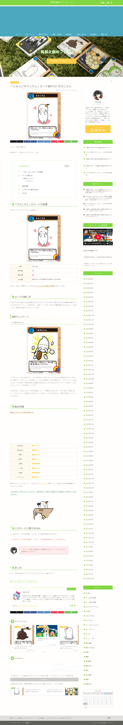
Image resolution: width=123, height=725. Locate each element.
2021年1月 (89, 574)
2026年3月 (89, 302)
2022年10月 (90, 488)
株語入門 (104, 34)
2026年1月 (89, 311)
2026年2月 (89, 306)
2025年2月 (89, 361)
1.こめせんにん (29, 181)
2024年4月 (89, 406)
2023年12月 (90, 424)
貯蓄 (87, 679)
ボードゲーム (90, 630)
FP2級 (88, 593)
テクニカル (89, 620)
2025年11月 (90, 320)
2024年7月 (89, 392)
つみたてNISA (90, 616)
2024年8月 (89, 388)
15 (106, 699)
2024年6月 (89, 397)
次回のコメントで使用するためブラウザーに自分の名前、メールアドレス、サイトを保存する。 (43, 676)
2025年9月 (89, 329)
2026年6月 (89, 288)
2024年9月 (89, 383)
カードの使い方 (27, 176)
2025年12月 (90, 315)
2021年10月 (90, 542)
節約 (87, 670)
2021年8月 (89, 551)
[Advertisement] (61, 18)
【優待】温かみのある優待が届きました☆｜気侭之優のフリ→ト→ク (98, 191)
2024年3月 (89, 411)
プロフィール (29, 34)
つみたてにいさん (94, 211)
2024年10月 (90, 379)
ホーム (18, 34)
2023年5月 (89, 456)
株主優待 (93, 34)
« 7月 (85, 708)
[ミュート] (108, 243)
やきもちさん (41, 483)
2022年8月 (89, 497)
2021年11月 (90, 538)
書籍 (87, 657)
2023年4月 (89, 461)
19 (93, 701)
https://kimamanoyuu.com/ (27, 605)
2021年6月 (89, 560)
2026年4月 (89, 297)
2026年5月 (89, 293)
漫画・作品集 (57, 34)
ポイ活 (88, 634)
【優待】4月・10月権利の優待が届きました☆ (99, 167)
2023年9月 (89, 438)
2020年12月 (90, 579)
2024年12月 (90, 370)
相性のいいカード (29, 178)
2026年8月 (89, 279)
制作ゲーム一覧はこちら (61, 61)
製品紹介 (69, 34)
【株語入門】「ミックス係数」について (97, 189)
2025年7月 (89, 338)
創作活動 (88, 643)
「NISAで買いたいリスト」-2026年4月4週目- (98, 204)
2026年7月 (89, 283)
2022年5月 (89, 511)
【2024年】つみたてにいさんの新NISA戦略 (98, 196)
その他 (88, 611)
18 (89, 701)
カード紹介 (14, 581)
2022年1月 (89, 529)
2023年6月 (89, 451)
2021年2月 (89, 569)
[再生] (85, 243)
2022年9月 (89, 492)
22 (106, 701)
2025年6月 (89, 343)
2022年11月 (90, 483)
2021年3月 (89, 565)
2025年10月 (90, 324)
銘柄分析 (88, 684)
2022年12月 (90, 479)
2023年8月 (89, 442)
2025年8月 (89, 333)
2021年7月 (89, 556)
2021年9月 (89, 547)
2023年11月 (90, 429)
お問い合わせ (81, 34)
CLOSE (67, 165)
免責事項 (27, 723)
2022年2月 (89, 524)
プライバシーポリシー (17, 723)
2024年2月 (89, 415)
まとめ (24, 193)
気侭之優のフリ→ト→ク (61, 2)
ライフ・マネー (91, 639)
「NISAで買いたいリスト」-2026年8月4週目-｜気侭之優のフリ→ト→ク (98, 199)
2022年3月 (89, 520)
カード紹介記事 (14, 82)
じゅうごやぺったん (24, 581)
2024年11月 (90, 374)
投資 (87, 652)
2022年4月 (89, 515)
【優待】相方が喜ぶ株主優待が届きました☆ (98, 160)
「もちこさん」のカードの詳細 (32, 172)
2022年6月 (89, 506)
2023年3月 (89, 465)
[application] (98, 237)
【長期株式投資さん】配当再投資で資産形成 (97, 257)
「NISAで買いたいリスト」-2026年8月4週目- (99, 153)
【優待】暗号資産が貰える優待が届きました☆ (98, 215)
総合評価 (25, 186)
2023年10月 (90, 433)
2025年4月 (89, 352)
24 (85, 703)
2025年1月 (89, 365)
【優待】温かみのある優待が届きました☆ (98, 147)
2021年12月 (90, 533)
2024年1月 (89, 420)
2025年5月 (89, 347)
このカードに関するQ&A (30, 190)
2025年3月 (89, 356)
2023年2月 (89, 470)
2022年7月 (89, 501)
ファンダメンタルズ (92, 625)
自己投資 (88, 675)
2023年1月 (89, 474)
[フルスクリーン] (110, 243)
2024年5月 (89, 401)
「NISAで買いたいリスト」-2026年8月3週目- (99, 174)
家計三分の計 (43, 34)
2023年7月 (89, 447)
